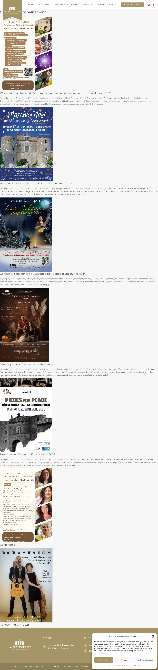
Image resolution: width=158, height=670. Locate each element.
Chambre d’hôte (61, 5)
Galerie (74, 5)
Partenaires (101, 5)
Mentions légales (81, 666)
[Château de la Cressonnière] (11, 4)
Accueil (30, 5)
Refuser (124, 660)
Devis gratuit (132, 5)
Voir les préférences (145, 660)
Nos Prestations (43, 5)
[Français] (153, 4)
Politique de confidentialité (131, 665)
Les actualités (87, 5)
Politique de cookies (114, 665)
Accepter (104, 660)
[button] (153, 636)
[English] (149, 4)
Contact (112, 5)
